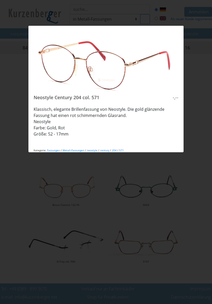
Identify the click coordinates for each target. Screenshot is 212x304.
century (104, 150)
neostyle (92, 150)
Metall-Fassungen (73, 150)
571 (121, 150)
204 (114, 150)
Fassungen (53, 150)
